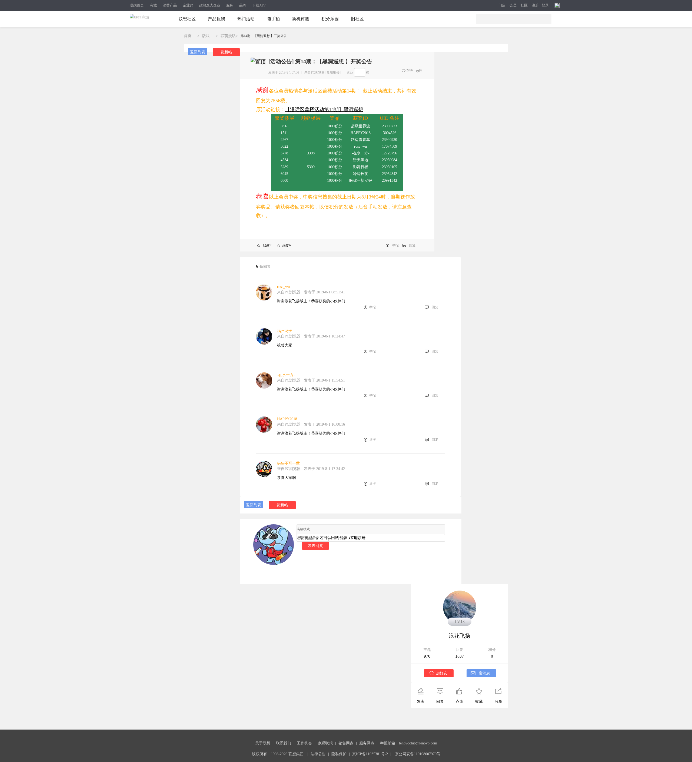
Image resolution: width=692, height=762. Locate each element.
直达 (350, 72)
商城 (153, 5)
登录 (545, 5)
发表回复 (315, 546)
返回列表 (197, 52)
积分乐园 (330, 18)
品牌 (242, 5)
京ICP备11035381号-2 (370, 754)
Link (319, 539)
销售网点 (346, 743)
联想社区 (187, 18)
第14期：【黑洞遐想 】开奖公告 (264, 36)
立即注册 (357, 538)
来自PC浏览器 (314, 72)
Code (342, 539)
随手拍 (273, 18)
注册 (535, 5)
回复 (412, 245)
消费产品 (170, 5)
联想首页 (137, 5)
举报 (395, 245)
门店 (501, 5)
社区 (524, 5)
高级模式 (303, 529)
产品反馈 (216, 18)
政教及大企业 (209, 5)
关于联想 (262, 743)
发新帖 (226, 52)
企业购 (188, 5)
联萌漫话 (228, 36)
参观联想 (325, 743)
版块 (206, 36)
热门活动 (246, 18)
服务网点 (366, 743)
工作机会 (304, 743)
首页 (187, 36)
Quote (330, 539)
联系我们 (283, 743)
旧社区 (357, 18)
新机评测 (300, 18)
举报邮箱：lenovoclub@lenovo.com (408, 743)
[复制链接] (333, 72)
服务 (229, 5)
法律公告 (318, 754)
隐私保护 (339, 754)
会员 (513, 5)
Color (309, 539)
